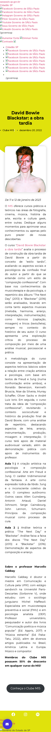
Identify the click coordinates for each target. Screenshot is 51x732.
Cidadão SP (6, 5)
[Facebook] (13, 714)
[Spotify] (37, 714)
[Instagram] (25, 714)
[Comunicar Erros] (15, 41)
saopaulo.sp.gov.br (10, 1)
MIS (10, 206)
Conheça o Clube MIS (25, 688)
